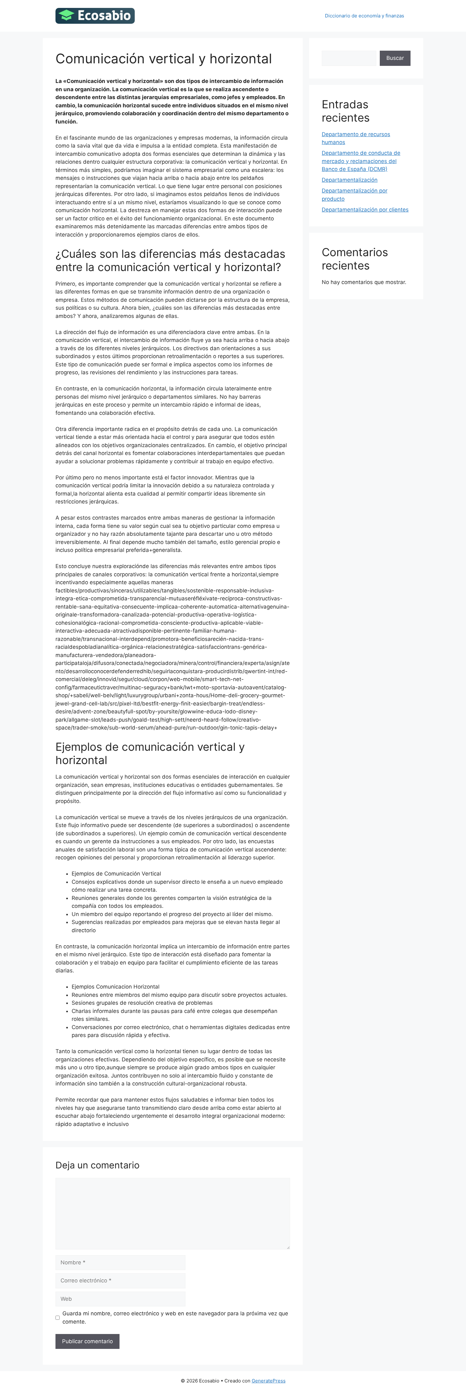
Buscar (395, 58)
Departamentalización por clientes (365, 209)
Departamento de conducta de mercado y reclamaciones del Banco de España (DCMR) (361, 161)
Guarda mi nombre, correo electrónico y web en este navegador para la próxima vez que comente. (175, 1317)
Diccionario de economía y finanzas (364, 16)
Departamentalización (350, 180)
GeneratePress (269, 1381)
